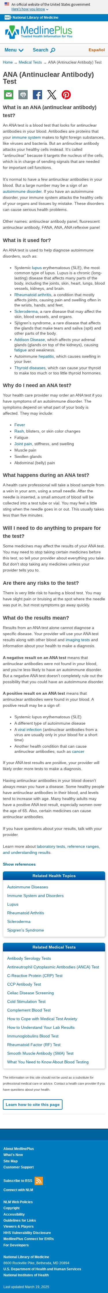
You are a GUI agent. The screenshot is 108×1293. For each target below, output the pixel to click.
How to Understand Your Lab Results (41, 1027)
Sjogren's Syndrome (25, 930)
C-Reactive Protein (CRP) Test (34, 975)
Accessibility (14, 1214)
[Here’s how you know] (54, 7)
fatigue (20, 350)
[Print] (23, 94)
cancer (78, 751)
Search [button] (40, 49)
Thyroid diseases (30, 367)
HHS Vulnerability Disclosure (27, 1233)
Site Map (10, 1161)
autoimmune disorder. (23, 191)
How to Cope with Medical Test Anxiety (42, 1018)
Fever (19, 424)
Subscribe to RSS (17, 1180)
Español (97, 49)
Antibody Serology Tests (29, 958)
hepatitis (46, 356)
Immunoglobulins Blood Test (32, 1036)
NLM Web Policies (18, 1202)
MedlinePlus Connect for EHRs (28, 1239)
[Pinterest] (66, 94)
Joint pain (23, 443)
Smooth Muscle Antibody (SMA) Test (40, 1053)
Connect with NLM (18, 1190)
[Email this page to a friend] (8, 94)
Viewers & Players (18, 1227)
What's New (13, 1155)
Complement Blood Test (29, 1010)
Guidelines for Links (19, 1220)
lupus (37, 267)
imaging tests (78, 639)
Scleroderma (26, 311)
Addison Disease (29, 339)
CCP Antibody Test (24, 984)
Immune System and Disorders (35, 895)
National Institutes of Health (26, 1275)
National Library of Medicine (35, 18)
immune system (26, 137)
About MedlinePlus (18, 1149)
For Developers (16, 1245)
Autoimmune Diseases (27, 887)
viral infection (30, 729)
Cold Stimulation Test (26, 1001)
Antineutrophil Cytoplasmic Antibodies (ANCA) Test (53, 967)
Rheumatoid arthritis (32, 294)
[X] (52, 94)
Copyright (11, 1208)
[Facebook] (37, 94)
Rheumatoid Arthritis (25, 913)
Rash (19, 431)
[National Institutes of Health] (9, 18)
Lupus (12, 904)
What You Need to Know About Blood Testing (48, 1062)
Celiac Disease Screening (30, 993)
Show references (19, 864)
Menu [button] (11, 49)
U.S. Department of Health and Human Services (42, 1269)
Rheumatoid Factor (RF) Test (33, 1044)
